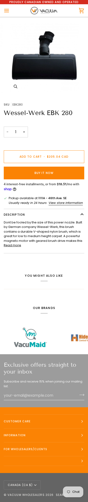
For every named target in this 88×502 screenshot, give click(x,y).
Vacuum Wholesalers (26, 495)
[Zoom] (15, 86)
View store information (66, 203)
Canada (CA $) (20, 485)
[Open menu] (11, 10)
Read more (12, 245)
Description (14, 215)
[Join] (80, 395)
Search (62, 495)
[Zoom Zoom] (44, 57)
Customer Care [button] (17, 421)
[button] (44, 461)
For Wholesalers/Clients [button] (25, 449)
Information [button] (15, 435)
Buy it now (44, 173)
